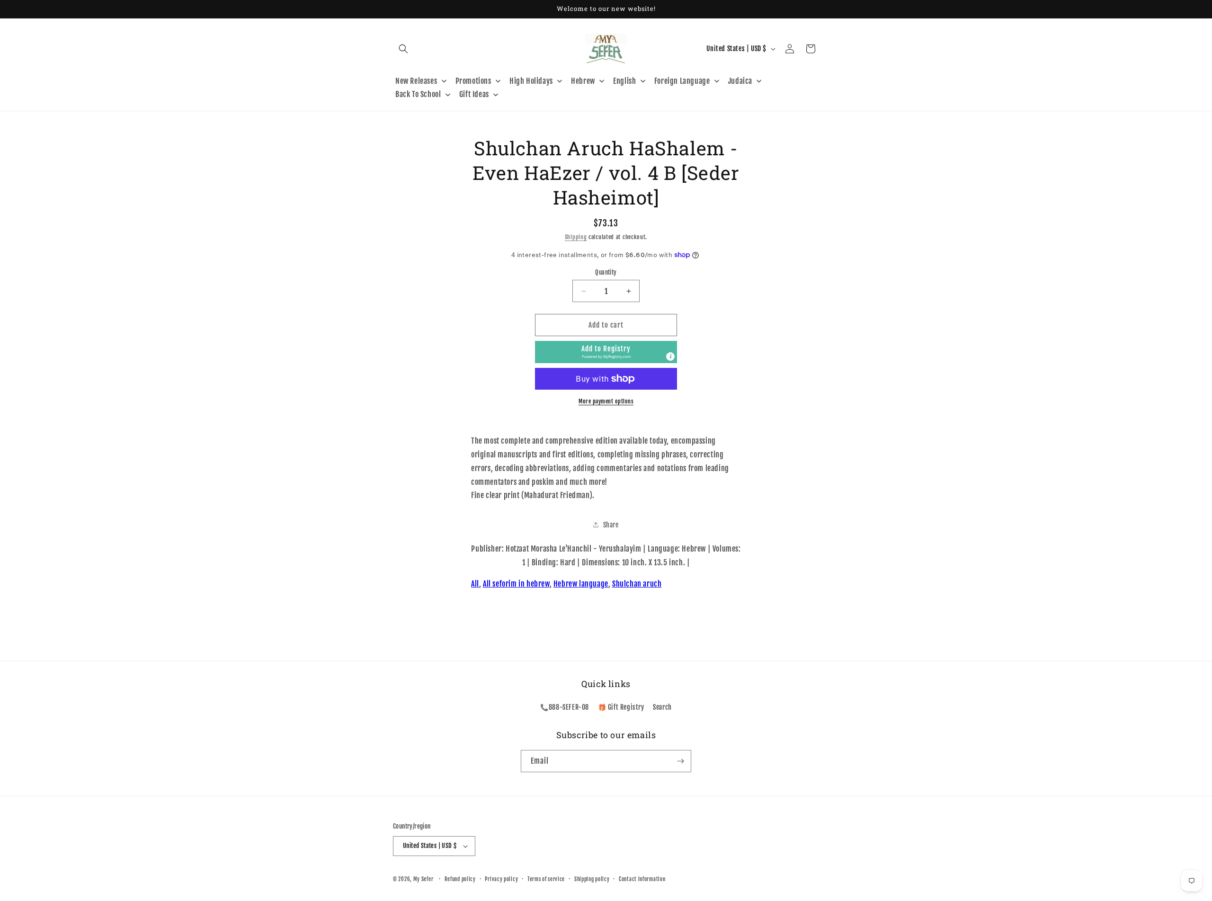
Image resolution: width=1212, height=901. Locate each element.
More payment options (606, 401)
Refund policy (460, 879)
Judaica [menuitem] (740, 81)
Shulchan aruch (636, 584)
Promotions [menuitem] (473, 81)
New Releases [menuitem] (416, 81)
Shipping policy (592, 879)
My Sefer (423, 879)
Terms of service (546, 879)
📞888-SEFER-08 (564, 707)
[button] (403, 48)
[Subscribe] (680, 761)
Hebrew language (580, 584)
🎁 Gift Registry (621, 707)
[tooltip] (670, 356)
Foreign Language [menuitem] (682, 81)
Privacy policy (501, 879)
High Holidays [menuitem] (531, 81)
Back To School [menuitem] (418, 94)
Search (662, 707)
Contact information (642, 879)
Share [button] (611, 525)
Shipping (576, 237)
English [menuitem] (624, 81)
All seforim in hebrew (516, 584)
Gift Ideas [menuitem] (474, 94)
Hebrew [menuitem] (583, 81)
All (475, 584)
